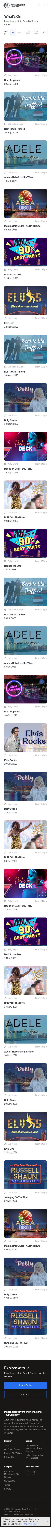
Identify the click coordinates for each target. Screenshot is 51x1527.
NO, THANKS (38, 772)
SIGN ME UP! (38, 768)
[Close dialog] (49, 750)
